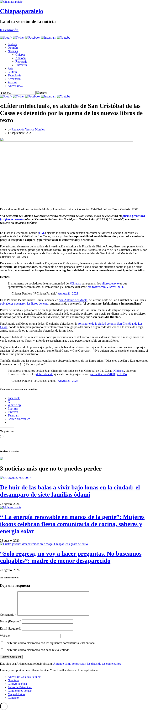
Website (5, 635)
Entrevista (21, 65)
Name (10, 621)
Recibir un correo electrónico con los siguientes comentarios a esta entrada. (50, 643)
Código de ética (17, 683)
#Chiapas (75, 283)
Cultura (12, 72)
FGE (42, 232)
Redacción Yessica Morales (28, 129)
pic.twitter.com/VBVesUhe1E (106, 287)
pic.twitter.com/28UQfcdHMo (108, 374)
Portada (12, 44)
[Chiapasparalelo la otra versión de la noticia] (74, 1)
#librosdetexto (110, 283)
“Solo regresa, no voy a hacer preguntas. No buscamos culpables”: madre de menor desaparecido (70, 557)
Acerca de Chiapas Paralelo (24, 676)
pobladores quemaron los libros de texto (24, 303)
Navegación (9, 30)
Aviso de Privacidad (20, 687)
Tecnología (14, 75)
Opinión (13, 47)
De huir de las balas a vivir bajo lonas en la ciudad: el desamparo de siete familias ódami (70, 491)
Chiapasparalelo (21, 11)
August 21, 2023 (68, 293)
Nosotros (13, 680)
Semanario (14, 78)
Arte (10, 68)
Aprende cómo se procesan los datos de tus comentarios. (87, 663)
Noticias (13, 51)
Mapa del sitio (16, 694)
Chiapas (20, 54)
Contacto (13, 697)
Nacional (20, 58)
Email (10, 628)
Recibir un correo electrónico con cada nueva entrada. (37, 650)
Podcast (12, 82)
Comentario (8, 614)
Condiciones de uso (20, 690)
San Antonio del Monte (73, 300)
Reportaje (21, 61)
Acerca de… (15, 85)
